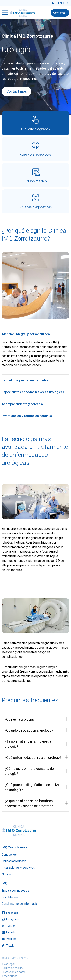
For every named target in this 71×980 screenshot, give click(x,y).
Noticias (7, 874)
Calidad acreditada (14, 861)
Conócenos (9, 854)
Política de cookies (13, 968)
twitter (10, 925)
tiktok (10, 945)
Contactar (60, 12)
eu (67, 3)
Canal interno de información (20, 903)
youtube (11, 938)
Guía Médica (10, 897)
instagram (12, 919)
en (60, 3)
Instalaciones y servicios (18, 867)
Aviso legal (8, 964)
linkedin (11, 932)
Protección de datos (14, 972)
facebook (12, 912)
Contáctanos (16, 91)
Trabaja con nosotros (15, 890)
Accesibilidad (9, 976)
